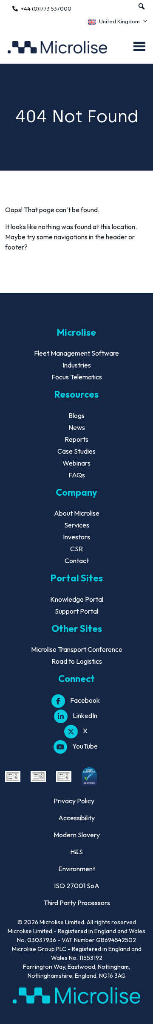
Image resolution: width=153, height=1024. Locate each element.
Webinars (76, 463)
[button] (141, 6)
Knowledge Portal (76, 599)
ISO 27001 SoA (76, 885)
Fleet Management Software (76, 353)
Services (76, 525)
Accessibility (76, 818)
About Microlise (76, 513)
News (76, 427)
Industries (76, 365)
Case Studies (76, 451)
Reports (76, 439)
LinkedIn (85, 715)
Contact (77, 560)
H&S (76, 851)
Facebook (85, 700)
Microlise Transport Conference (76, 649)
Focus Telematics (76, 377)
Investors (76, 537)
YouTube (85, 746)
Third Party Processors (76, 902)
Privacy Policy (74, 801)
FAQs (76, 475)
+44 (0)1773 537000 (46, 8)
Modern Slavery (77, 834)
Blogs (76, 415)
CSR (76, 548)
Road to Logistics (76, 661)
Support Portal (76, 611)
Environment (76, 868)
